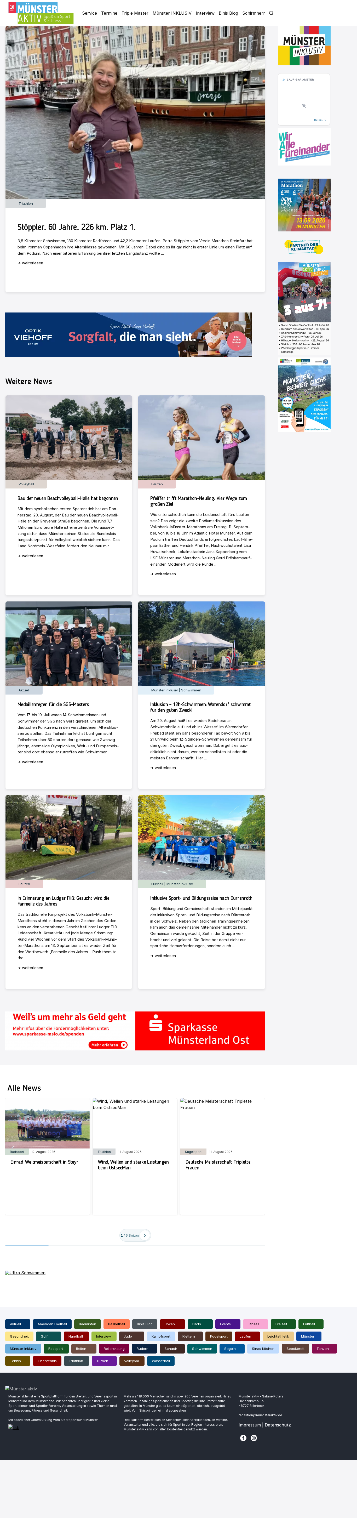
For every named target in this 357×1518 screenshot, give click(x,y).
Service (89, 13)
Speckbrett (295, 1348)
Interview (205, 13)
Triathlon (76, 1361)
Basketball (116, 1324)
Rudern (142, 1348)
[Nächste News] (145, 1235)
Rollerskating (114, 1348)
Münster (307, 1336)
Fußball (309, 1324)
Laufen (245, 1336)
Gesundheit (19, 1336)
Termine (109, 13)
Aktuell (15, 1324)
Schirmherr (253, 13)
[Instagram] (253, 1437)
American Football (52, 1324)
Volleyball (132, 1361)
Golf (44, 1336)
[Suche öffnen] (271, 13)
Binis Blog (228, 13)
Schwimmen (202, 1348)
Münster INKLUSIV (172, 13)
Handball (75, 1336)
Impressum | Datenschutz (265, 1425)
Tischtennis (47, 1361)
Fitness (253, 1324)
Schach (170, 1348)
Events (225, 1324)
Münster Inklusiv (23, 1348)
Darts (196, 1324)
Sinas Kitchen (263, 1348)
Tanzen (322, 1348)
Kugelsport (219, 1336)
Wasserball (161, 1361)
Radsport (55, 1348)
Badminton (87, 1324)
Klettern (188, 1336)
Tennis (15, 1361)
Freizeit (281, 1324)
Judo (128, 1336)
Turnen (102, 1361)
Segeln (230, 1348)
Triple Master (135, 13)
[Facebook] (243, 1437)
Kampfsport (161, 1336)
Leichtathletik (278, 1336)
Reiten (81, 1348)
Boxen (170, 1324)
